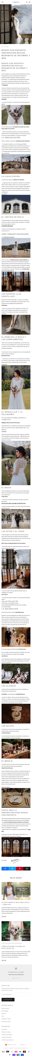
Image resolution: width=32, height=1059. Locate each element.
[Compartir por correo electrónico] (26, 868)
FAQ (3, 1016)
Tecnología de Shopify (21, 1048)
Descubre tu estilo (6, 1021)
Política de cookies (6, 1032)
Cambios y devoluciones (7, 1040)
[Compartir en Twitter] (12, 868)
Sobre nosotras (5, 1008)
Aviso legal (4, 1029)
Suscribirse (8, 999)
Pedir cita (4, 1013)
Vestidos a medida (6, 1019)
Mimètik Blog (5, 1011)
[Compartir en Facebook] (5, 868)
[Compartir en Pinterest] (19, 868)
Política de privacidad (7, 1034)
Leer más (4, 916)
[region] (16, 971)
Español (22, 1044)
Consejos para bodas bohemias (12, 943)
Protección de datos (6, 1037)
